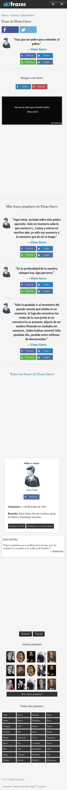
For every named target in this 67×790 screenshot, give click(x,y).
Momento (51, 760)
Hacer (20, 720)
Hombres (36, 720)
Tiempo (6, 726)
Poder (49, 731)
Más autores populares (31, 694)
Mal (5, 748)
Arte (19, 748)
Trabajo (21, 754)
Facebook (7, 786)
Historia (36, 754)
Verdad (6, 731)
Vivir (34, 737)
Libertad (21, 737)
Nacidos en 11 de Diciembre (40, 526)
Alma (5, 754)
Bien (49, 720)
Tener (49, 726)
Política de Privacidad (24, 786)
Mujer (6, 737)
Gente (35, 726)
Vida (5, 714)
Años (49, 748)
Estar (34, 731)
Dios (20, 726)
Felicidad (36, 748)
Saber (49, 743)
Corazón (36, 743)
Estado (6, 760)
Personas (51, 737)
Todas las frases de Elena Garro (32, 374)
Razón (21, 760)
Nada (49, 714)
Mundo (35, 714)
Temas (38, 634)
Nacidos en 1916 (17, 526)
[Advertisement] (33, 163)
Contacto (41, 786)
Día (19, 731)
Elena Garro (27, 15)
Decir (5, 743)
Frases (5, 15)
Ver (19, 743)
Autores (15, 15)
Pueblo (35, 760)
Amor (5, 720)
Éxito (20, 714)
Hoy (49, 754)
